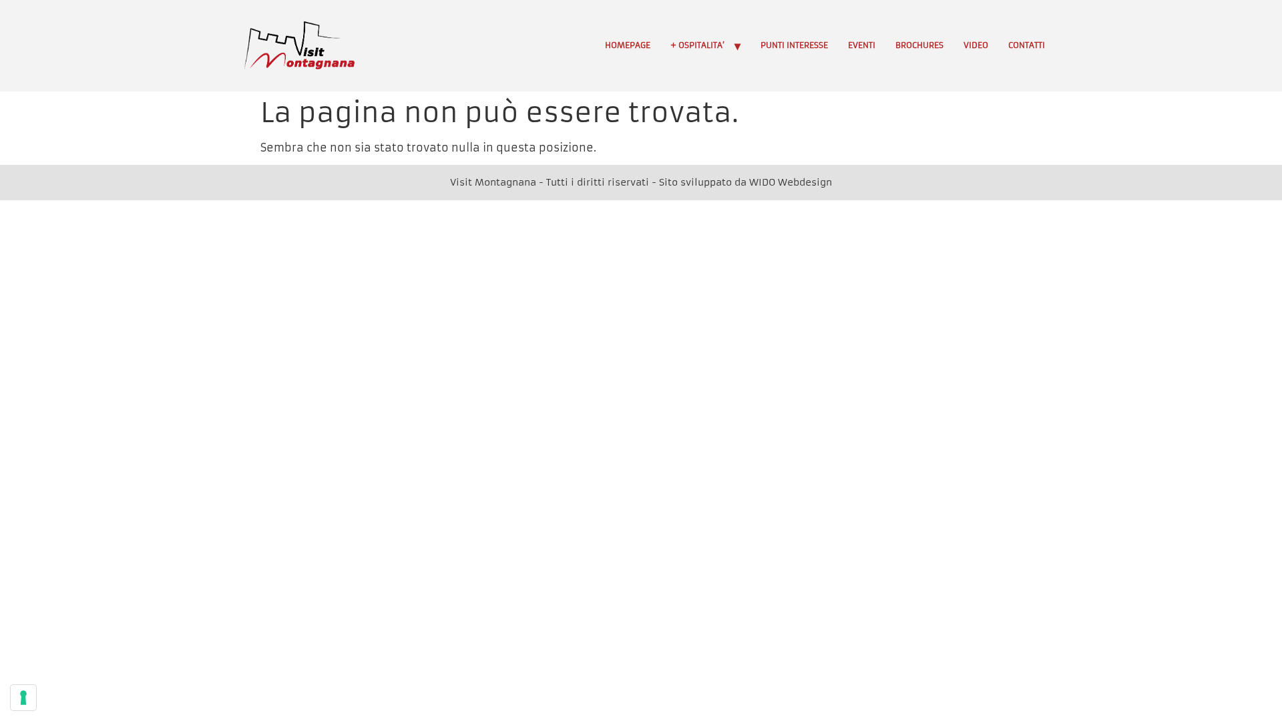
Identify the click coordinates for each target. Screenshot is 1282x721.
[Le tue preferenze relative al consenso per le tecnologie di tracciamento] (23, 697)
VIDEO (976, 45)
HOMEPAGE (627, 45)
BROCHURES (919, 45)
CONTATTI (1026, 45)
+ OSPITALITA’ (697, 45)
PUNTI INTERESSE (794, 45)
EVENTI (861, 45)
